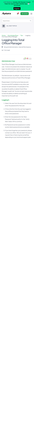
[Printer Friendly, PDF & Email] (27, 58)
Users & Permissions (25, 47)
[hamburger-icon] (31, 13)
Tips (21, 35)
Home (4, 35)
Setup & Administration (11, 47)
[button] (3, 26)
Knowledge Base (13, 35)
